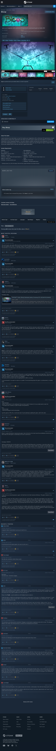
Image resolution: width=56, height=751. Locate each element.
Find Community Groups (8, 109)
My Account (42, 726)
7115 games (7, 237)
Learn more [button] (50, 121)
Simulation (11, 40)
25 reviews (12, 425)
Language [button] (22, 219)
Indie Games (8, 10)
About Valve (19, 719)
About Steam (5, 719)
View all (52, 189)
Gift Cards (5, 729)
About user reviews (5, 204)
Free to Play (24, 40)
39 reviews (7, 319)
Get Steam (42, 719)
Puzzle (15, 40)
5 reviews (12, 237)
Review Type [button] (4, 219)
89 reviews (13, 366)
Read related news (6, 105)
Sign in (2, 81)
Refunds (29, 729)
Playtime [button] (38, 219)
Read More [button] (51, 450)
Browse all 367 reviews (28, 701)
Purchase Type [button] (13, 219)
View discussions (6, 107)
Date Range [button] (30, 219)
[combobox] (38, 6)
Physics (19, 40)
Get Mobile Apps (43, 721)
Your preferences (13, 204)
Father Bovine (8, 392)
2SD (22, 35)
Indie (3, 40)
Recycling (18, 726)
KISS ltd (23, 37)
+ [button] (29, 40)
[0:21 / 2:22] (28, 57)
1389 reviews (7, 342)
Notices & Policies (31, 724)
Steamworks (5, 724)
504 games (7, 425)
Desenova (7, 423)
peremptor (7, 259)
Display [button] (44, 219)
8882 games (7, 260)
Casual (7, 40)
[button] (3, 6)
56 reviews (7, 393)
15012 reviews (13, 463)
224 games (7, 463)
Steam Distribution (7, 726)
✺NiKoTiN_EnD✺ (9, 461)
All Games (3, 10)
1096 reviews (13, 260)
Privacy (28, 719)
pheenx (6, 317)
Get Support (42, 724)
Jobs (17, 721)
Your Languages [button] (8, 225)
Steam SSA (5, 721)
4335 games (7, 366)
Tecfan (6, 235)
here (26, 193)
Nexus (6, 485)
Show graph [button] (50, 221)
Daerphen (7, 364)
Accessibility (30, 721)
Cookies (29, 726)
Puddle (8, 595)
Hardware (18, 724)
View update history (7, 103)
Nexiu (6, 341)
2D (27, 40)
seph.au (6, 281)
